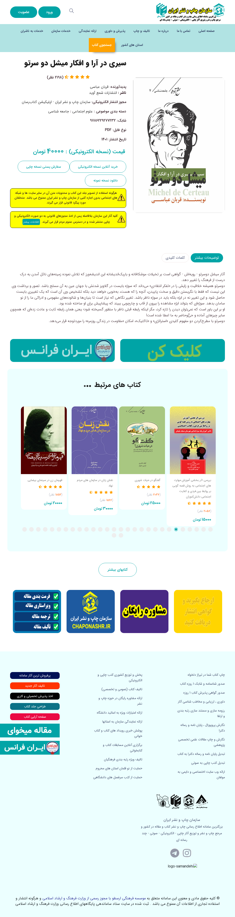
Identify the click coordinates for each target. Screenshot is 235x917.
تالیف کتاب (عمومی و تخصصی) (121, 689)
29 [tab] (121, 535)
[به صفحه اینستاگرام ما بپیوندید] (187, 852)
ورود (49, 12)
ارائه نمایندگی (87, 30)
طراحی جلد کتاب (35, 706)
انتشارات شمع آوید (103, 93)
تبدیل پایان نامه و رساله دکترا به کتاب (201, 753)
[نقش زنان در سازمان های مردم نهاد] (93, 440)
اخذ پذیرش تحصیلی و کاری (35, 696)
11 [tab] (141, 529)
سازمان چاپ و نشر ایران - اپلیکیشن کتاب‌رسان (56, 102)
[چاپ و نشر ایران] (190, 12)
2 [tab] (203, 529)
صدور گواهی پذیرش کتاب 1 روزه (204, 692)
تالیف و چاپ (142, 30)
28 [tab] (24, 529)
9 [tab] (155, 529)
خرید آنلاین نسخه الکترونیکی (98, 166)
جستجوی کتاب (102, 44)
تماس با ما (183, 30)
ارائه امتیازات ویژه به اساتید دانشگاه (119, 712)
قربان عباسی (99, 87)
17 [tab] (100, 529)
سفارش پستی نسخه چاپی (43, 166)
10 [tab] (148, 529)
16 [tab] (107, 529)
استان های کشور (132, 44)
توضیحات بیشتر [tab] (207, 258)
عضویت (23, 12)
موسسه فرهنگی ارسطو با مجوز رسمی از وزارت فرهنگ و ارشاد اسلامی (94, 898)
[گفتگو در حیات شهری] (142, 440)
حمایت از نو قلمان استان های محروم (119, 768)
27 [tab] (31, 529)
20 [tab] (79, 529)
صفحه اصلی (207, 30)
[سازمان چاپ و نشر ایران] (144, 611)
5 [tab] (183, 529)
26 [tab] (38, 529)
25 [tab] (45, 529)
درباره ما (163, 30)
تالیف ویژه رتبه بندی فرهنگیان (123, 759)
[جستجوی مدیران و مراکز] (71, 10)
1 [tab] (210, 529)
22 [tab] (66, 529)
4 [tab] (189, 529)
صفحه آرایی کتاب (35, 716)
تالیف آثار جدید (35, 685)
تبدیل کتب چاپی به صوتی (208, 762)
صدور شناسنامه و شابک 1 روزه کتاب (202, 683)
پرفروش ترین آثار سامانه (34, 675)
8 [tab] (162, 529)
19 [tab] (86, 529)
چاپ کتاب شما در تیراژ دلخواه (206, 674)
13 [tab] (128, 529)
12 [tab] (134, 529)
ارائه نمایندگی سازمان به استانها (122, 721)
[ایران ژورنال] (172, 350)
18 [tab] (93, 529)
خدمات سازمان (60, 30)
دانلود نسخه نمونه (105, 180)
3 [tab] (196, 529)
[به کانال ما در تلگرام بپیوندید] (174, 852)
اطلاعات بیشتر (31, 222)
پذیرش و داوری (115, 30)
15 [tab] (114, 529)
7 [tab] (169, 529)
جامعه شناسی (58, 111)
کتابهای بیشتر (118, 569)
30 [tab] (114, 535)
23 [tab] (59, 529)
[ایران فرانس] (62, 350)
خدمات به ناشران (32, 30)
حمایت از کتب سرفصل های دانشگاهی (117, 777)
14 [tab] (121, 529)
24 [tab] (52, 529)
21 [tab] (72, 529)
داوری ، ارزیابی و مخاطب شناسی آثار (201, 701)
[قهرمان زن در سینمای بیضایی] (44, 440)
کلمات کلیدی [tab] (175, 258)
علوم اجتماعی (82, 111)
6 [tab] (176, 529)
